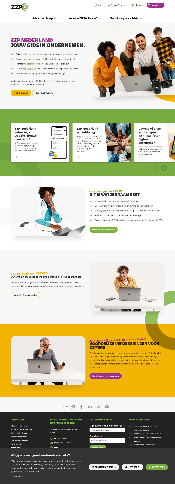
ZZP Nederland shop (19, 440)
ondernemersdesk (30, 54)
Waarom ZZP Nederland (21, 429)
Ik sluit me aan (20, 93)
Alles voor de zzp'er (19, 426)
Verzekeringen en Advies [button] (124, 18)
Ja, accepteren (156, 467)
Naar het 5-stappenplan (25, 295)
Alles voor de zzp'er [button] (44, 18)
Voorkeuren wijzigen (104, 467)
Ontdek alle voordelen (103, 229)
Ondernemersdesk (19, 437)
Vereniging (32, 73)
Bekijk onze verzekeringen (105, 376)
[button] (164, 168)
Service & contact (119, 5)
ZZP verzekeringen (19, 433)
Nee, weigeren (132, 467)
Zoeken (99, 5)
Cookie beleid (17, 476)
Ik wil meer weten (44, 93)
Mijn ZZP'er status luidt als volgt (106, 425)
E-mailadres (96, 436)
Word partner (17, 444)
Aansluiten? (157, 5)
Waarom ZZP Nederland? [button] (83, 18)
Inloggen (139, 5)
